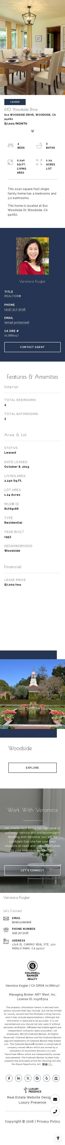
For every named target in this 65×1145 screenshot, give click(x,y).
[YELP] (46, 1078)
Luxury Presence (32, 1102)
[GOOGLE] (37, 1078)
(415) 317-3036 (15, 309)
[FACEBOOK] (9, 1078)
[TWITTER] (27, 1078)
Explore (32, 767)
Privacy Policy (48, 1121)
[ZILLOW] (56, 1078)
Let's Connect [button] (32, 870)
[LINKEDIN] (18, 1078)
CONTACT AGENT (32, 347)
